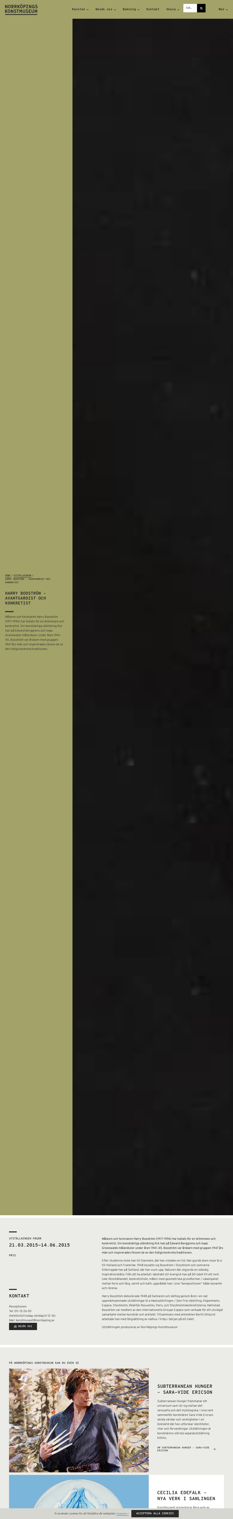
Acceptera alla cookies (155, 1513)
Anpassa (121, 1513)
